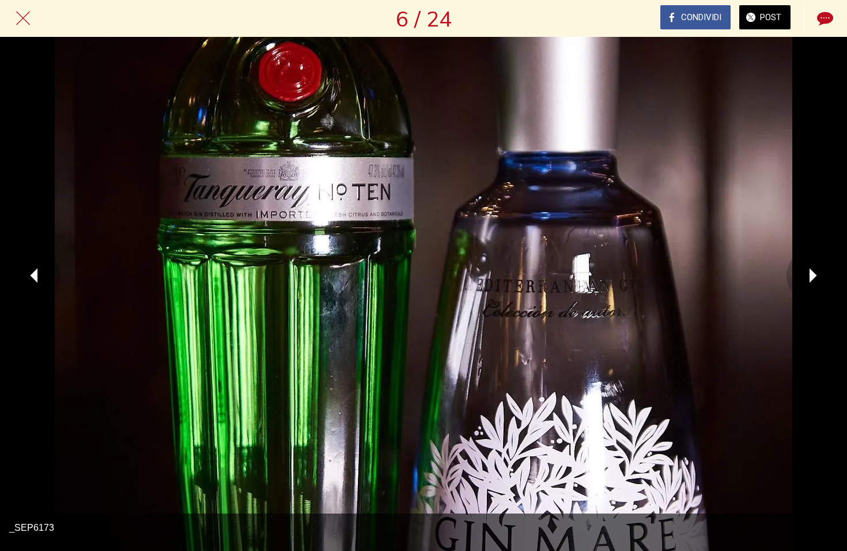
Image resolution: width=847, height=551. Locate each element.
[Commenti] (824, 18)
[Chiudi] (23, 18)
